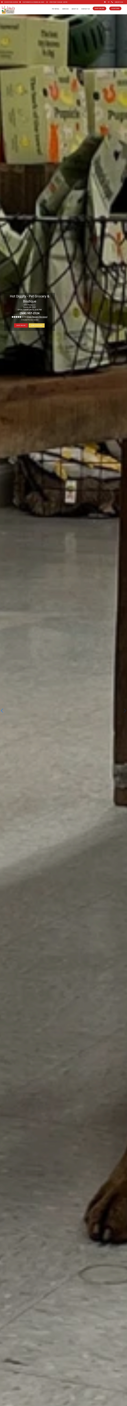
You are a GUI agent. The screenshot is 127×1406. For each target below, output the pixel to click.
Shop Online (20, 325)
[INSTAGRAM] (109, 2)
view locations (36, 325)
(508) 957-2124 (29, 313)
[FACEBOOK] (105, 2)
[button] (125, 711)
